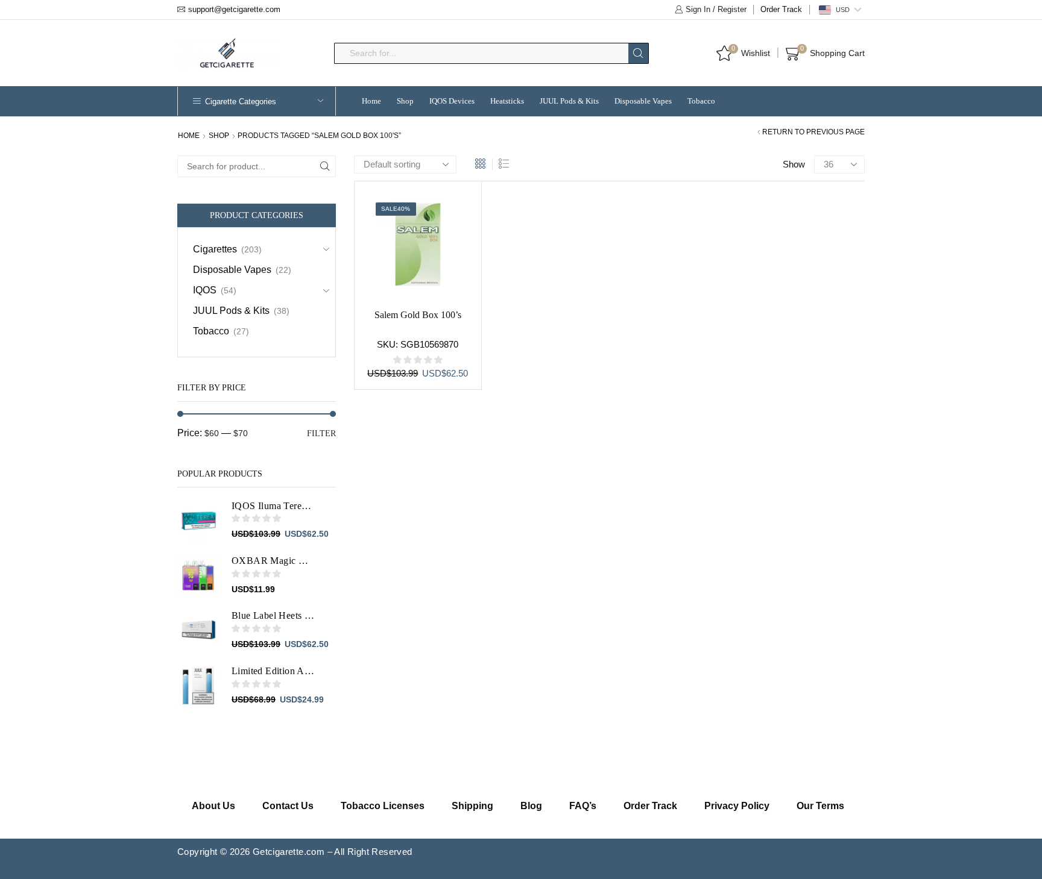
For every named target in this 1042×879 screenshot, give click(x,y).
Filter (321, 433)
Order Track (781, 9)
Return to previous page (813, 132)
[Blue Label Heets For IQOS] (198, 630)
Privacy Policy (736, 806)
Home (371, 100)
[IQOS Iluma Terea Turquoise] (198, 520)
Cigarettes (215, 249)
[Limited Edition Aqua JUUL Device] (198, 686)
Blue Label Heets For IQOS (273, 615)
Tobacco (701, 100)
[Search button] (638, 53)
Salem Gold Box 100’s (417, 315)
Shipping (472, 806)
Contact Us (288, 806)
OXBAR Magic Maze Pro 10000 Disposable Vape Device (273, 560)
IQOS (204, 290)
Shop (405, 100)
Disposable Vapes (643, 100)
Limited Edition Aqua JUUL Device (273, 671)
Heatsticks (507, 100)
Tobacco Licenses (383, 806)
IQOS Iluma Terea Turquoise (273, 506)
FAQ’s (582, 806)
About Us (213, 806)
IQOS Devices (452, 100)
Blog (531, 806)
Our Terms (820, 806)
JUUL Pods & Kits (569, 100)
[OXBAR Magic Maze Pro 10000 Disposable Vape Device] (198, 575)
